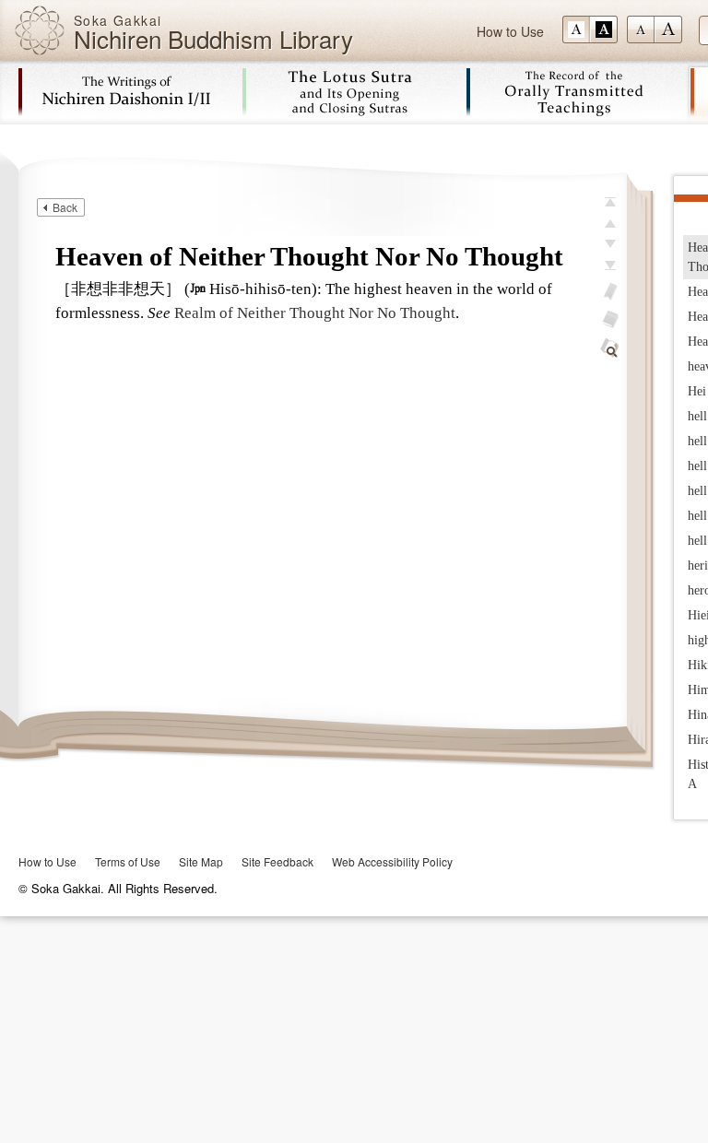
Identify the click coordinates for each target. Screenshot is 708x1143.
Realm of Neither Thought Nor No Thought (314, 313)
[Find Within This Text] (610, 348)
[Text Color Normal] (576, 29)
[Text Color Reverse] (604, 29)
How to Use (510, 31)
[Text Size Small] (641, 29)
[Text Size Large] (668, 29)
